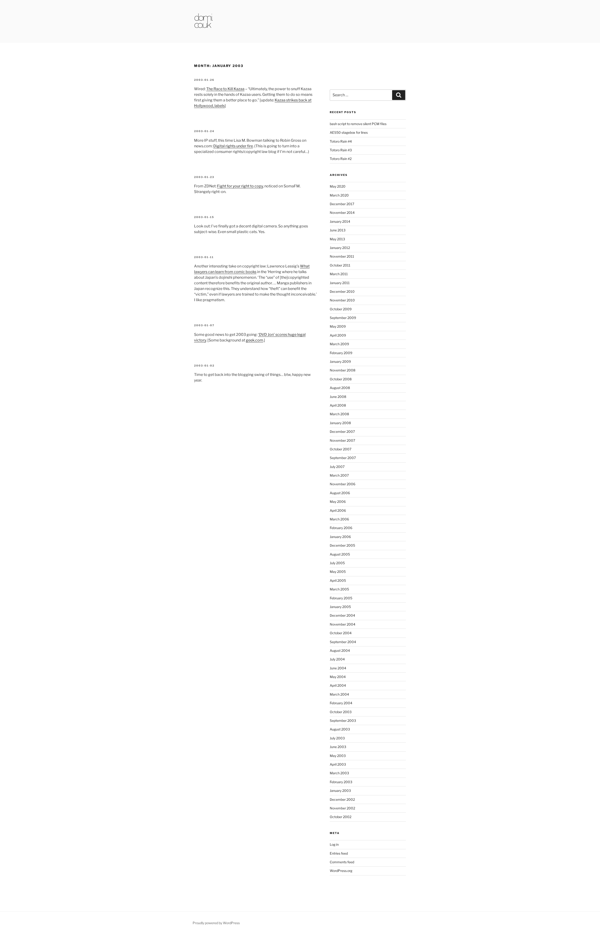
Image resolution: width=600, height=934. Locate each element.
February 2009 (341, 353)
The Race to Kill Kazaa (225, 89)
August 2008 (340, 388)
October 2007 (340, 449)
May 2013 (337, 239)
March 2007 (339, 475)
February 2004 (341, 703)
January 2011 (340, 283)
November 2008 (342, 370)
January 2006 (340, 537)
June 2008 (338, 397)
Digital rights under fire (233, 146)
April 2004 (338, 685)
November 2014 (342, 213)
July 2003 (337, 738)
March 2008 (339, 414)
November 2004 (342, 624)
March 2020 (339, 195)
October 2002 (340, 817)
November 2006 (342, 484)
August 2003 (340, 729)
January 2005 (340, 607)
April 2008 (338, 405)
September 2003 (343, 721)
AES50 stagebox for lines (349, 132)
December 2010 (342, 291)
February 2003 (341, 782)
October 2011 (340, 265)
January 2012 (340, 248)
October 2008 (341, 379)
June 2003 (338, 747)
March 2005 (339, 589)
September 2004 (343, 642)
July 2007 (337, 467)
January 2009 (340, 361)
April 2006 (338, 510)
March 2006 (339, 519)
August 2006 (340, 493)
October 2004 (341, 633)
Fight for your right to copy (240, 186)
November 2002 (342, 808)
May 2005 (338, 572)
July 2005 (337, 563)
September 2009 (343, 318)
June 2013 (337, 230)
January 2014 (340, 221)
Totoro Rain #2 (341, 159)
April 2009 (338, 335)
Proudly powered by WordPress (216, 923)
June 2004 (338, 668)
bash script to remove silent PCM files (358, 124)
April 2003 (338, 764)
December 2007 (342, 432)
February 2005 (341, 598)
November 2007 (342, 440)
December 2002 (342, 799)
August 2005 (340, 554)
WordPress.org (341, 871)
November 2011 (342, 256)
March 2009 (339, 344)
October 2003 (341, 712)
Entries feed (339, 853)
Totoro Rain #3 (341, 150)
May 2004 (338, 677)
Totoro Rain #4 (341, 141)
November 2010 (342, 300)
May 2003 (338, 756)
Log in (334, 844)
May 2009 (338, 326)
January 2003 (340, 791)
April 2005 (338, 580)
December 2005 (342, 545)
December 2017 (342, 204)
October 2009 (341, 309)
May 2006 (338, 502)
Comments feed (342, 862)
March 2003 (339, 773)
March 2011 (339, 274)
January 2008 (340, 423)
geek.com (254, 340)
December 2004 (342, 615)
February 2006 (341, 528)
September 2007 (343, 458)
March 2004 (339, 694)
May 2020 (337, 186)
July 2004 (337, 659)
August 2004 (340, 650)
